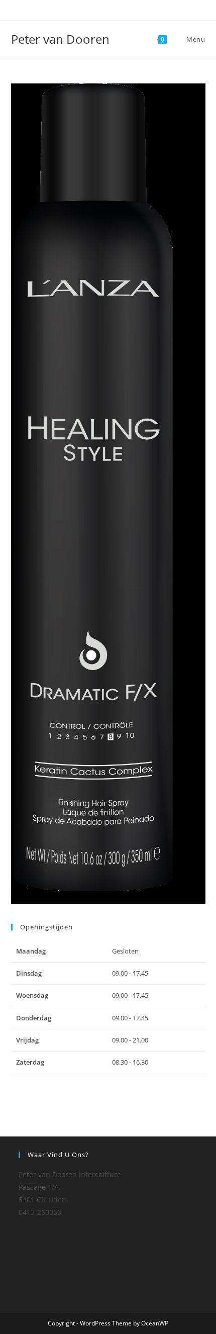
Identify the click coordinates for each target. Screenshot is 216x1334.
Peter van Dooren (60, 39)
